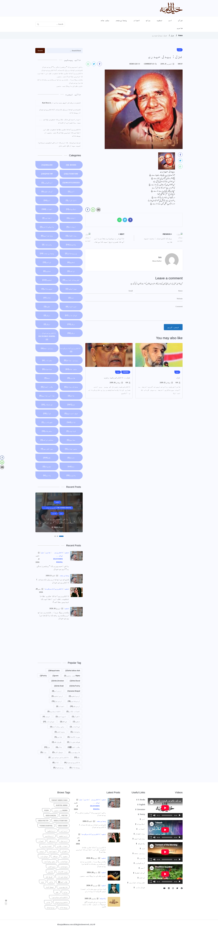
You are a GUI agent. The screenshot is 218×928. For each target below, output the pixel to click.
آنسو (71, 191)
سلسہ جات (105, 20)
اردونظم (75, 706)
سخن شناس (75, 732)
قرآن (180, 20)
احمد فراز (71, 200)
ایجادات (71, 227)
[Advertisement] (59, 640)
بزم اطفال (71, 236)
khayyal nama (53, 670)
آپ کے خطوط (47, 191)
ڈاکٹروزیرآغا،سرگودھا (70, 349)
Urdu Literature (57, 681)
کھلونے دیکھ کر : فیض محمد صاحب (67, 102)
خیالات (63, 721)
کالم (71, 422)
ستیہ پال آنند (57, 727)
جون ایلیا (71, 289)
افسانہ (136, 20)
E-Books (71, 165)
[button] (63, 536)
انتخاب (71, 218)
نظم (47, 458)
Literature (71, 174)
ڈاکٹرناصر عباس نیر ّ (58, 757)
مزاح (148, 20)
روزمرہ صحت (47, 348)
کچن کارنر (47, 422)
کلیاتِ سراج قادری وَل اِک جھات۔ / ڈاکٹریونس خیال (62, 70)
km (177, 382)
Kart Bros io (46, 102)
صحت (47, 378)
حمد (71, 298)
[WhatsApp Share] (93, 210)
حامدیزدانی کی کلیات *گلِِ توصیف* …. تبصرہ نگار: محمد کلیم (94, 904)
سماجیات (47, 369)
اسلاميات (71, 209)
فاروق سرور (74, 752)
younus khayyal (73, 691)
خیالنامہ (75, 727)
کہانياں (71, 431)
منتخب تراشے (46, 440)
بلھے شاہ (47, 244)
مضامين (71, 440)
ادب (170, 20)
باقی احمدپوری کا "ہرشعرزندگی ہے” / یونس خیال (62, 67)
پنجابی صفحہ (121, 20)
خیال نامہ (71, 315)
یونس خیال (58, 767)
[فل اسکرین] (151, 815)
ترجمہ (46, 716)
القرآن (76, 716)
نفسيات (47, 466)
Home (180, 35)
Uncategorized (71, 183)
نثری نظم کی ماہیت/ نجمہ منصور (69, 86)
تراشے (71, 271)
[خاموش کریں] (154, 815)
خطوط (47, 306)
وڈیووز (71, 475)
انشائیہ (47, 218)
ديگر (71, 324)
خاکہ (47, 298)
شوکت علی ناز (73, 742)
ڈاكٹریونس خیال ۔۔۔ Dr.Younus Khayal (47, 336)
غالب (71, 396)
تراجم (47, 262)
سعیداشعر (60, 732)
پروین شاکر (71, 253)
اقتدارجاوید (54, 711)
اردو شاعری (74, 701)
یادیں (47, 475)
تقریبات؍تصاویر (71, 280)
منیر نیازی (71, 449)
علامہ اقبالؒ (74, 747)
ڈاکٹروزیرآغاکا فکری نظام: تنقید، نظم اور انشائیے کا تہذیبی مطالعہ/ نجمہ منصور (60, 75)
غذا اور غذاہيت (47, 396)
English (46, 165)
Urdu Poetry (74, 686)
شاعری (180, 28)
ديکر (47, 315)
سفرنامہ (47, 360)
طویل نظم (56, 742)
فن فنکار (46, 404)
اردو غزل (57, 701)
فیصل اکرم (57, 752)
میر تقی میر (47, 449)
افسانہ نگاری (73, 711)
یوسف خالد (74, 767)
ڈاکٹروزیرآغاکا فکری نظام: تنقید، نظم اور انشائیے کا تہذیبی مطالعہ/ (54, 599)
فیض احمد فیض (71, 413)
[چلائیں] (179, 815)
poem (55, 676)
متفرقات (47, 431)
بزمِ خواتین (47, 236)
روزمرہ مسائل (71, 360)
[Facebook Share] (87, 210)
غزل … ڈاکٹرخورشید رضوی (117, 377)
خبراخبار (71, 306)
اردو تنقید (57, 696)
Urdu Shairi (59, 686)
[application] (165, 808)
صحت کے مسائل (71, 387)
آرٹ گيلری (46, 183)
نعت (71, 466)
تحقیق (71, 262)
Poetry (47, 174)
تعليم (47, 271)
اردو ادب (57, 691)
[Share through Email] (98, 210)
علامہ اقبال (47, 387)
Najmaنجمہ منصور (72, 676)
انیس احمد (61, 716)
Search (40, 50)
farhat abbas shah (72, 670)
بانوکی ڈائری (47, 227)
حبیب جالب (46, 289)
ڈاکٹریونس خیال (72, 762)
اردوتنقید (74, 696)
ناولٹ (71, 458)
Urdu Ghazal (75, 681)
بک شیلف (71, 244)
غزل (172, 35)
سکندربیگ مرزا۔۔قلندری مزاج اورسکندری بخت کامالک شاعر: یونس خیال (60, 81)
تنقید (159, 20)
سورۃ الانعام (73, 737)
